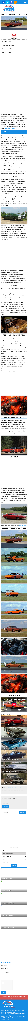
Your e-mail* (4, 968)
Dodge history (23, 525)
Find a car (14, 865)
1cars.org (14, 8)
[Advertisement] (14, 70)
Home (2, 1010)
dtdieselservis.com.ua (5, 1016)
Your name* (4, 965)
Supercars (12, 1010)
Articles (19, 1010)
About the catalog (13, 1016)
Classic (2, 1012)
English (10, 1012)
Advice (22, 1010)
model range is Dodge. (11, 128)
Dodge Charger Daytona (15, 787)
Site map (10, 1017)
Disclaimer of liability (5, 1019)
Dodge (7, 787)
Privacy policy (21, 1017)
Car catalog (6, 1010)
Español (14, 1012)
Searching (22, 812)
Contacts (7, 1012)
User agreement (15, 1017)
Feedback (6, 1017)
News (16, 1010)
